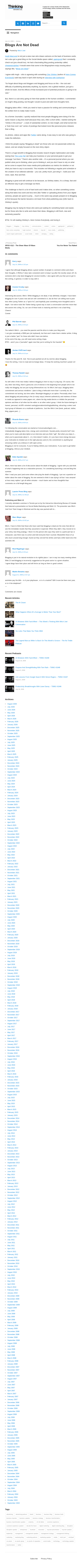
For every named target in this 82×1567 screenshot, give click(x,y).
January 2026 (12, 725)
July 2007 (11, 1382)
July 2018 (11, 991)
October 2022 (12, 840)
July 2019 (11, 955)
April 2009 (11, 1320)
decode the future (31, 1526)
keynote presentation (53, 1529)
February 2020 (12, 935)
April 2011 (11, 1249)
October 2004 (12, 1479)
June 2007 (11, 1385)
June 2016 (11, 1065)
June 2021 (11, 887)
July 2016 (11, 1062)
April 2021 (11, 893)
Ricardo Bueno (18, 419)
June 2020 (11, 923)
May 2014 (11, 1139)
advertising (9, 1514)
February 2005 (12, 1467)
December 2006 (13, 1402)
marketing (9, 1537)
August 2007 (12, 1379)
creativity (31, 1522)
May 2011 (11, 1246)
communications (36, 226)
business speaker (25, 1518)
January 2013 (12, 1186)
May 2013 (11, 1174)
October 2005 (12, 1444)
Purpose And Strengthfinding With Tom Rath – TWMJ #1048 (38, 667)
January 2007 (12, 1399)
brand (31, 1514)
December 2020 (13, 905)
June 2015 (11, 1100)
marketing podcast (31, 1537)
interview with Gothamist (54, 78)
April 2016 (11, 1071)
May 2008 (11, 1352)
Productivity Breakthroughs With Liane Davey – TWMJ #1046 (38, 686)
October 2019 (12, 947)
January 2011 (12, 1257)
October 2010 (12, 1266)
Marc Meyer (17, 517)
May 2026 (11, 713)
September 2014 (13, 1127)
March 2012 (11, 1216)
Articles (18, 41)
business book (59, 1514)
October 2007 (12, 1373)
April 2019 (11, 964)
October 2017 (12, 1018)
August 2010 (12, 1272)
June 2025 (11, 745)
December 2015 (13, 1083)
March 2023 (11, 825)
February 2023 (12, 828)
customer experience (53, 1522)
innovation (41, 1529)
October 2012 (12, 1195)
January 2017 (12, 1044)
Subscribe (34, 1559)
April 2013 (11, 1177)
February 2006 (12, 1432)
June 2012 (11, 1207)
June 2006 (11, 1420)
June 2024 (11, 781)
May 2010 (11, 1281)
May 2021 (11, 890)
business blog (48, 1514)
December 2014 (13, 1118)
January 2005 (12, 1470)
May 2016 (11, 1068)
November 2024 (13, 766)
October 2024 (12, 769)
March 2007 (11, 1394)
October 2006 (12, 1408)
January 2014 (12, 1151)
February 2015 (12, 1112)
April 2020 (11, 929)
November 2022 (13, 837)
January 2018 (12, 1009)
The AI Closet (21, 603)
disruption (70, 1526)
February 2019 (12, 970)
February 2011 (12, 1254)
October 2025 (12, 733)
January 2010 (12, 1293)
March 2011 (11, 1251)
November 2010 (13, 1263)
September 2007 (13, 1376)
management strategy (47, 1533)
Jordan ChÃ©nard (19, 350)
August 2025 (12, 739)
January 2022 (12, 867)
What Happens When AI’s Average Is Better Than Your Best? (38, 612)
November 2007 (13, 1370)
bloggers (8, 226)
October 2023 (12, 804)
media (55, 1537)
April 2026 (11, 716)
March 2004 (11, 1491)
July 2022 (11, 849)
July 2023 (11, 813)
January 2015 (12, 1115)
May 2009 (11, 1317)
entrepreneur (23, 1529)
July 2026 (11, 707)
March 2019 (11, 967)
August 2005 (12, 1450)
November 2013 (13, 1157)
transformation (10, 1545)
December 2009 (13, 1296)
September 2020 (13, 914)
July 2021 (11, 884)
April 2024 (11, 787)
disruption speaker (11, 1529)
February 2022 (12, 864)
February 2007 (12, 1396)
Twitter (33, 135)
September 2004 (13, 1482)
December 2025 (13, 728)
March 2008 (11, 1358)
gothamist (70, 226)
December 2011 (13, 1225)
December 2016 (13, 1047)
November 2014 (13, 1121)
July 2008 (11, 1346)
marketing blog (19, 1537)
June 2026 (11, 710)
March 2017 (11, 1038)
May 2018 (11, 997)
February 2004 (12, 1494)
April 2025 (11, 751)
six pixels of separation (33, 1541)
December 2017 (13, 1012)
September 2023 (13, 807)
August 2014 (12, 1130)
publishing (61, 230)
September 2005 (13, 1447)
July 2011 (10, 1240)
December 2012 (13, 1189)
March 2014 (11, 1145)
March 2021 (11, 896)
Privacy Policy (46, 1559)
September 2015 (13, 1092)
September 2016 (13, 1056)
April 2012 (11, 1213)
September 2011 (13, 1234)
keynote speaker (67, 1529)
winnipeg (44, 234)
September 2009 (13, 1305)
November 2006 (13, 1405)
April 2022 (11, 858)
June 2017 (11, 1029)
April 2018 (11, 1000)
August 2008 (12, 1343)
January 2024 (12, 796)
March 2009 (11, 1323)
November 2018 (13, 979)
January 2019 (12, 973)
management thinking (63, 1533)
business (38, 1514)
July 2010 (11, 1275)
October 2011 (12, 1231)
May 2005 (11, 1459)
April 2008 (11, 1355)
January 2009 (12, 1328)
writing (51, 234)
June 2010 (11, 1278)
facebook (32, 1529)
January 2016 (12, 1080)
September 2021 (13, 878)
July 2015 (11, 1098)
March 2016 (11, 1074)
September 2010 (13, 1269)
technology (56, 1541)
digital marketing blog (58, 1526)
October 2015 (12, 1089)
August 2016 (12, 1059)
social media (28, 234)
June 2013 (11, 1171)
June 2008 (11, 1349)
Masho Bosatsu (18, 572)
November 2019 (13, 944)
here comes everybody (13, 230)
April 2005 (11, 1462)
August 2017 (12, 1024)
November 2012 (13, 1192)
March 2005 (11, 1465)
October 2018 (12, 982)
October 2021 (12, 875)
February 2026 (12, 722)
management (19, 1533)
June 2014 (11, 1136)
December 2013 (13, 1154)
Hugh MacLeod (11, 56)
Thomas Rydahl (18, 373)
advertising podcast (21, 1514)
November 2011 (13, 1228)
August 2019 (12, 952)
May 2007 (11, 1388)
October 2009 (12, 1302)
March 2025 (11, 754)
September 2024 (13, 772)
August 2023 (12, 810)
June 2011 (11, 1243)
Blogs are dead (22, 69)
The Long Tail (20, 156)
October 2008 (12, 1337)
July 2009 (11, 1311)
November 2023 (13, 802)
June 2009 (11, 1314)
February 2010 (12, 1290)
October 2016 (12, 1053)
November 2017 (13, 1015)
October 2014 (12, 1124)
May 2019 (11, 961)
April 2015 (11, 1106)
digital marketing (44, 1526)
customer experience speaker (15, 1526)
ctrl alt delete (40, 1522)
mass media (51, 230)
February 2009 (12, 1325)
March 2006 (11, 1429)
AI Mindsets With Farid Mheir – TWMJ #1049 (32, 658)
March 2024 (11, 790)
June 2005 (11, 1456)
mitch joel (63, 1537)
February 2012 (12, 1219)
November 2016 (13, 1050)
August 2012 (12, 1201)
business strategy (38, 1518)
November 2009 (13, 1299)
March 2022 (11, 861)
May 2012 (11, 1210)
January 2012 (12, 1222)
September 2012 (13, 1198)
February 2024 (12, 793)
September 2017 (13, 1021)
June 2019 (11, 958)
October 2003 (12, 1500)
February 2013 (12, 1183)
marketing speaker (45, 1537)
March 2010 (11, 1287)
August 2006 (12, 1414)
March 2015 (11, 1109)
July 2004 (11, 1488)
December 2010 (13, 1260)
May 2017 (11, 1032)
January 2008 (12, 1364)
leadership (9, 1533)
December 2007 (13, 1367)
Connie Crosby (18, 287)
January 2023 (12, 831)
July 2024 (11, 778)
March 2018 (11, 1003)
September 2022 (13, 843)
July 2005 (11, 1453)
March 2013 (11, 1180)
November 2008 (13, 1334)
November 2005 (13, 1441)
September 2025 (13, 736)
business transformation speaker (15, 1522)
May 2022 (11, 855)
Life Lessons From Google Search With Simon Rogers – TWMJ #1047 (42, 677)
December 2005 (13, 1438)
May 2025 (11, 748)
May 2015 (11, 1103)
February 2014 (12, 1148)
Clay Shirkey (52, 75)
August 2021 (12, 881)
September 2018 (13, 985)
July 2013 (11, 1169)
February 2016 (12, 1077)
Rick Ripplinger (18, 549)
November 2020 (13, 908)
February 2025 (12, 757)
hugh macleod (27, 230)
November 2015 (13, 1086)
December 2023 (13, 799)
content (46, 226)
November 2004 (13, 1476)
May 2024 (11, 784)
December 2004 (13, 1473)
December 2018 (13, 976)
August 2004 (12, 1485)
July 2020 (11, 920)
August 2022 (12, 846)
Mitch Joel (21, 51)
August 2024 (12, 775)
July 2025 (11, 742)
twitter (37, 234)
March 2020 (11, 932)
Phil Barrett (17, 322)
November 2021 (13, 873)
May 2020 (11, 926)
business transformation (53, 1518)
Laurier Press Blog (19, 492)
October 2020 (12, 911)
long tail (43, 230)
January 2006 (12, 1435)
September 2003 (13, 1503)
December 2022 (13, 834)
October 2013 (12, 1160)
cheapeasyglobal (12, 66)
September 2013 (13, 1163)
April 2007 (11, 1391)
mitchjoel (71, 1537)
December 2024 (13, 763)
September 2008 (13, 1340)
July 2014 (11, 1133)
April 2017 (11, 1035)
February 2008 (12, 1361)
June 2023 (11, 816)
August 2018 (12, 988)
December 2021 (13, 870)
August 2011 (12, 1237)
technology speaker (68, 1541)
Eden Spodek (17, 457)
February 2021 (12, 899)
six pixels (9, 1541)
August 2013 (12, 1166)
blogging (16, 226)
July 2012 (11, 1204)
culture (53, 226)
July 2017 (11, 1027)
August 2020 (12, 917)
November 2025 (13, 731)
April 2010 (11, 1284)
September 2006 (13, 1411)
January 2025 (12, 760)
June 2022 (11, 852)
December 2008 (13, 1331)
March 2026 (11, 719)
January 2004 (12, 1497)
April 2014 (11, 1142)
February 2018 (12, 1006)
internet (36, 230)
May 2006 (11, 1423)
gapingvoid (58, 59)
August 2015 (12, 1095)
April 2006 (11, 1426)
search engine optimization (14, 234)
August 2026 (12, 704)
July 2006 (11, 1417)
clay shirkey (25, 226)
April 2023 (11, 822)
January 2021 (12, 902)
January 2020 (12, 938)
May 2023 (11, 819)
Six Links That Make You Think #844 (29, 631)
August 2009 (12, 1308)
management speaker (32, 1533)
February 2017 (12, 1041)
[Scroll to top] (78, 1563)
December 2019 (13, 941)
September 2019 (13, 950)
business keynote (11, 1518)
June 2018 (11, 994)
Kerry (14, 261)
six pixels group (19, 1541)
